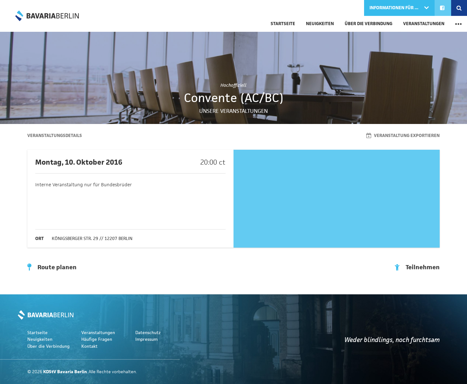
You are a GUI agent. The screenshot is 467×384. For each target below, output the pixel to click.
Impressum (146, 339)
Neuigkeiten (320, 23)
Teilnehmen (422, 267)
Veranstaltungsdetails (54, 135)
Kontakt (89, 346)
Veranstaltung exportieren (406, 135)
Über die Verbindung (368, 23)
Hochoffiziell (233, 85)
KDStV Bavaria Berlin (47, 16)
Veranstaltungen (423, 23)
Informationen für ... (394, 7)
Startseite (283, 23)
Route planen (56, 267)
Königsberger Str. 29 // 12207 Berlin (92, 238)
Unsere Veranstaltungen (233, 110)
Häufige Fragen (96, 339)
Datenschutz (148, 332)
